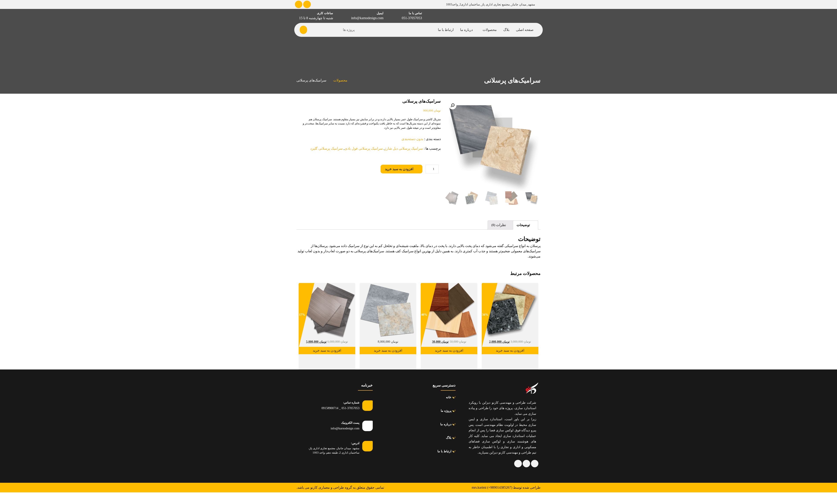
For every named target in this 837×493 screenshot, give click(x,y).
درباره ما (466, 30)
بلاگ (506, 30)
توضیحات (524, 225)
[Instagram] (518, 463)
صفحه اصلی (525, 30)
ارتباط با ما (446, 30)
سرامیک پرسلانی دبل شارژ (403, 148)
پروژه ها (349, 30)
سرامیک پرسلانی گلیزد (326, 148)
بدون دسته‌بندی (412, 139)
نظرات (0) (499, 225)
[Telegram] (307, 4)
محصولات (490, 30)
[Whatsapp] (298, 4)
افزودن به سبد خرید (399, 169)
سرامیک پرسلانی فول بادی (363, 148)
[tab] (525, 225)
